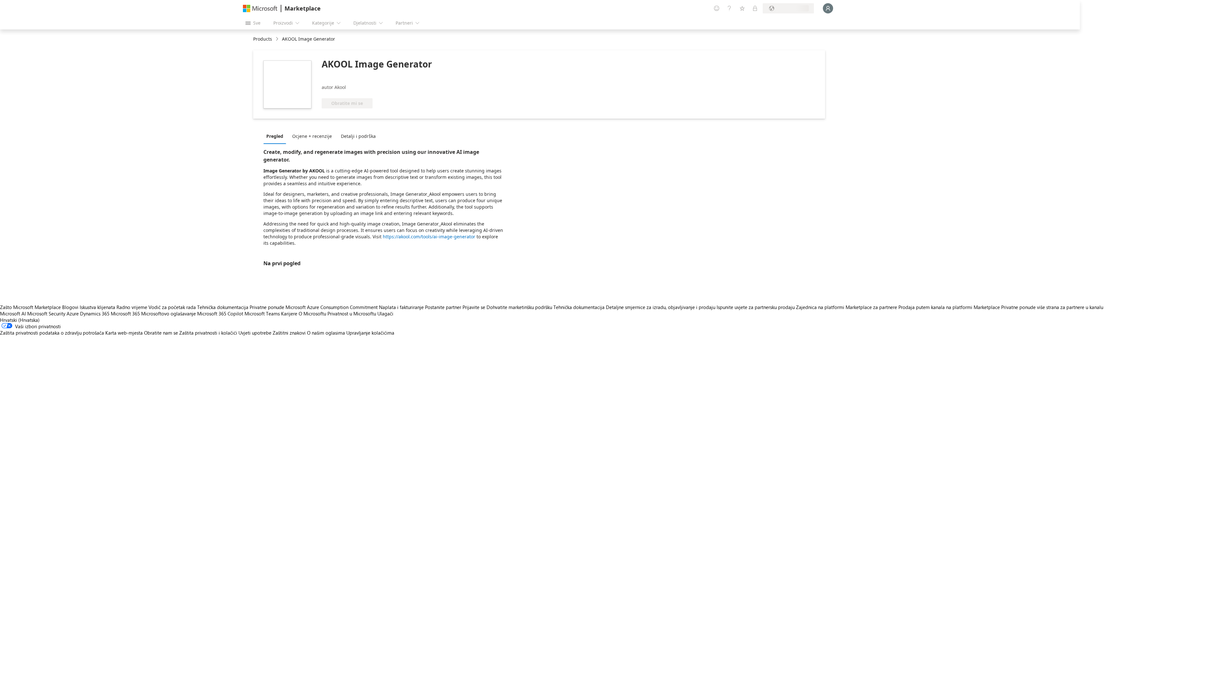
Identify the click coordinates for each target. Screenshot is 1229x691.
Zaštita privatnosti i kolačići (208, 333)
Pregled (274, 136)
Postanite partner (443, 307)
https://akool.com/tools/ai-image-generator (429, 237)
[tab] (276, 136)
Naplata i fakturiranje (401, 307)
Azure (73, 313)
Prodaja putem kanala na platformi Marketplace (949, 307)
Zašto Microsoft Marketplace (30, 307)
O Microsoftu (312, 313)
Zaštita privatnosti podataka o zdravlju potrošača (52, 333)
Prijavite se (473, 307)
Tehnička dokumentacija (222, 307)
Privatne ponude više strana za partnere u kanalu (1052, 307)
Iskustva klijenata (97, 307)
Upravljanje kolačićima (370, 333)
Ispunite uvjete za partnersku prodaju (756, 307)
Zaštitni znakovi (289, 333)
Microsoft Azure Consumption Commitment (332, 307)
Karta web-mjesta (124, 333)
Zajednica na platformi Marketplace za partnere (846, 307)
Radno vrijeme (131, 307)
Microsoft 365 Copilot (220, 313)
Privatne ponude (267, 307)
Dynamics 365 (94, 313)
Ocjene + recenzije (312, 136)
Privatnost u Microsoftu (351, 313)
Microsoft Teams (262, 313)
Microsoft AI (13, 313)
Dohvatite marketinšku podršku (519, 307)
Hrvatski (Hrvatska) (20, 320)
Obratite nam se (161, 333)
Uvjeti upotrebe (254, 333)
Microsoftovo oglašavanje (168, 313)
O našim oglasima (326, 333)
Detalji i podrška (358, 136)
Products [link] (262, 39)
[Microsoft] (260, 8)
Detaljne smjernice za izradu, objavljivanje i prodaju (660, 307)
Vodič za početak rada (172, 307)
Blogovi (70, 307)
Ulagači (385, 313)
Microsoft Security (46, 313)
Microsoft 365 (125, 313)
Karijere (289, 313)
